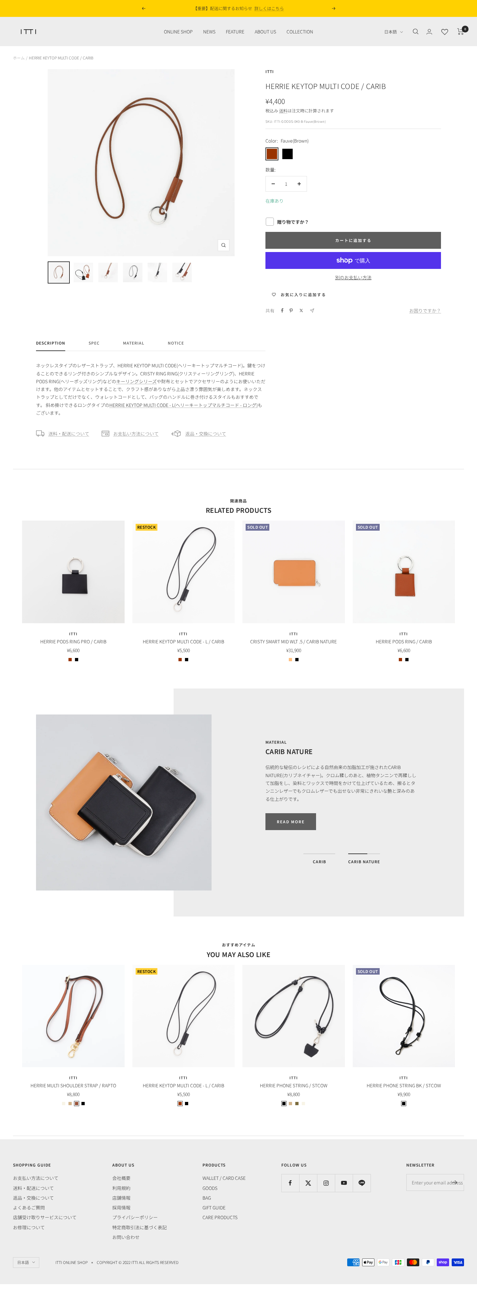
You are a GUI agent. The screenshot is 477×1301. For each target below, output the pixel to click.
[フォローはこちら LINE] (362, 1183)
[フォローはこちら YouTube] (344, 1183)
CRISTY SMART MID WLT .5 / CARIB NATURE (293, 641)
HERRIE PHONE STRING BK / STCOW (404, 1085)
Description (50, 343)
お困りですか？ (425, 310)
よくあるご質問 (29, 1207)
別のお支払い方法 (353, 277)
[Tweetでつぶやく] (301, 310)
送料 (283, 110)
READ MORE (291, 821)
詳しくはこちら (278, 8)
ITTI (269, 71)
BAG (206, 1197)
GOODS (209, 1188)
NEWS (209, 31)
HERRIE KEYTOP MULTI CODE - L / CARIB (183, 641)
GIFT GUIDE (214, 1207)
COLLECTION (300, 31)
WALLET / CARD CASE (224, 1178)
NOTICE (176, 343)
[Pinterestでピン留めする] (291, 310)
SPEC (94, 343)
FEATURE (235, 31)
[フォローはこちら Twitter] (308, 1183)
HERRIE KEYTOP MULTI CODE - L (183, 405)
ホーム (19, 57)
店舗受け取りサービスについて (45, 1217)
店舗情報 (121, 1197)
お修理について (29, 1227)
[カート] (460, 31)
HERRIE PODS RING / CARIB (404, 641)
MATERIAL (133, 343)
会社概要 (121, 1178)
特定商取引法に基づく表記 (139, 1227)
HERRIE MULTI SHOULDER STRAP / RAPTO (73, 1085)
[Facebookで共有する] (282, 310)
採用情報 (121, 1207)
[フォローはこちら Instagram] (326, 1183)
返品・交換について (205, 433)
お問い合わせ (126, 1237)
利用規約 (121, 1188)
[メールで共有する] (312, 311)
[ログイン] (429, 31)
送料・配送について (68, 433)
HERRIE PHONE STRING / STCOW (293, 1085)
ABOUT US (265, 31)
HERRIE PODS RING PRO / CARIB (73, 641)
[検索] (416, 31)
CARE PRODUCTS (220, 1217)
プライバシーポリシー (135, 1217)
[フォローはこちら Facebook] (290, 1183)
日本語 (390, 32)
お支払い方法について (136, 433)
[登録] (455, 1182)
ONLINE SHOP (178, 31)
